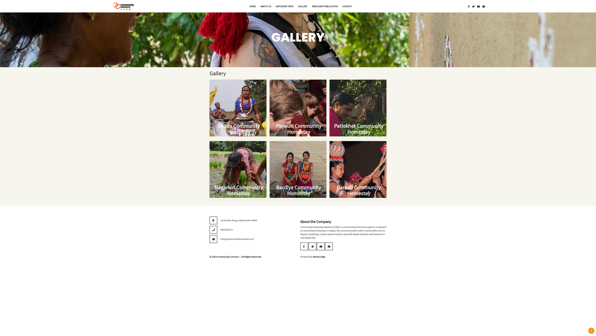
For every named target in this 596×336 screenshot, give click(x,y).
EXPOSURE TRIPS (284, 6)
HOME (252, 6)
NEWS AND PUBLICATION (325, 6)
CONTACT (347, 6)
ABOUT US (265, 6)
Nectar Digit (319, 256)
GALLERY (302, 6)
